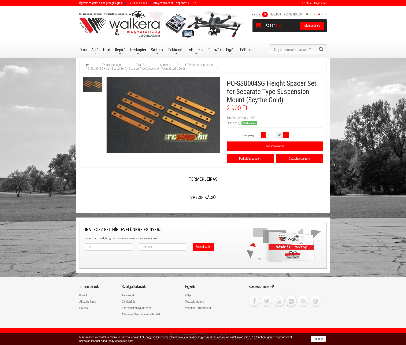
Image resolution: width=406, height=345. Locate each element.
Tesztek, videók (194, 301)
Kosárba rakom (275, 146)
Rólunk (83, 295)
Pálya (188, 295)
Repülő (120, 49)
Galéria (83, 308)
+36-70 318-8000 (136, 3)
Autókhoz (165, 65)
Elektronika (175, 49)
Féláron (245, 49)
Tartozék (214, 49)
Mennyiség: (249, 135)
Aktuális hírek (87, 301)
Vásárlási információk (198, 308)
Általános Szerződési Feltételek (141, 314)
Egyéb (230, 49)
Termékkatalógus (112, 65)
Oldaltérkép (129, 301)
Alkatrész (196, 49)
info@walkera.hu (163, 3)
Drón (83, 49)
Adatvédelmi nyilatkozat (136, 308)
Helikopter (138, 49)
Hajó (106, 49)
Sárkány (157, 49)
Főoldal (306, 3)
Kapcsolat (320, 3)
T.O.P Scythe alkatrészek (199, 65)
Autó (95, 49)
